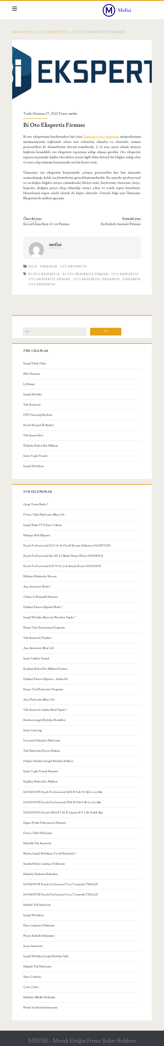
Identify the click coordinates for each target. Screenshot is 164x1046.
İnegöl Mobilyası (33, 466)
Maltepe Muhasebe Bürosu (40, 576)
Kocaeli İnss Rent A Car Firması (46, 224)
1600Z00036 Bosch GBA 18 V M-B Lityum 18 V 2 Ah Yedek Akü (63, 812)
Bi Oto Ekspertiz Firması (86, 274)
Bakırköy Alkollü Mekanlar (39, 997)
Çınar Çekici (31, 987)
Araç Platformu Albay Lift (38, 699)
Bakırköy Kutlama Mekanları (40, 874)
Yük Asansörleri (33, 435)
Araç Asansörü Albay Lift (38, 648)
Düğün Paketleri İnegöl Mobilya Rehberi (48, 761)
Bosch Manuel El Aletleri (38, 425)
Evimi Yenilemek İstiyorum (40, 1007)
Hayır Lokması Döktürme (39, 925)
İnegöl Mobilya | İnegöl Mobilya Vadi (45, 956)
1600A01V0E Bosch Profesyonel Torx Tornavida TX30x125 (60, 894)
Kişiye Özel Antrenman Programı (44, 627)
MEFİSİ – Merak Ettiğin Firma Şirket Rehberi (82, 1041)
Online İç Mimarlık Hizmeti (40, 597)
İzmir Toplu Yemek (35, 456)
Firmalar (48, 266)
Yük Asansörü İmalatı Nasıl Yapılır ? (45, 710)
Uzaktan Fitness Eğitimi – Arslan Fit (45, 679)
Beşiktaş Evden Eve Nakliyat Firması (45, 669)
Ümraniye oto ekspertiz (100, 137)
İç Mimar (29, 384)
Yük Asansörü (32, 404)
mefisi (73, 113)
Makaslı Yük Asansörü (37, 905)
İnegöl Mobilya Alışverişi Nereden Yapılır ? (49, 617)
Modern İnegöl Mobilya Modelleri (44, 720)
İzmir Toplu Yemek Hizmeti (40, 771)
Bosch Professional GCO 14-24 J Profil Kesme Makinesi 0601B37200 (67, 545)
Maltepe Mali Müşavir (36, 535)
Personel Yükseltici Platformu (41, 740)
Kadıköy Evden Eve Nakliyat (40, 781)
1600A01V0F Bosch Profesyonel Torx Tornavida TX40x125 (60, 884)
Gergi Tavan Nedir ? (35, 504)
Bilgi (33, 266)
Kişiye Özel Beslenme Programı (43, 689)
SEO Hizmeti (31, 374)
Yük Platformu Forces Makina (41, 751)
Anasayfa (23, 32)
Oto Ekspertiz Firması (49, 279)
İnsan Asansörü (33, 946)
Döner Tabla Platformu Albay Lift (43, 514)
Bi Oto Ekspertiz (44, 274)
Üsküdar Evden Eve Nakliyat (40, 445)
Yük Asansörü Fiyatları (37, 638)
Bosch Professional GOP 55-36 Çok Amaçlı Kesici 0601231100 (62, 566)
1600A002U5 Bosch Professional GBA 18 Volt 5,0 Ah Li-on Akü (62, 792)
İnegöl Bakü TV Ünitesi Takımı (42, 525)
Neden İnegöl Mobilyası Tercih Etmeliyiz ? (49, 853)
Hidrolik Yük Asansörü (37, 843)
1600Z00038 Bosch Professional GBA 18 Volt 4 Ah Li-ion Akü (62, 802)
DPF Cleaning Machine (38, 415)
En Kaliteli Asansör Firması (121, 224)
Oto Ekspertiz (53, 32)
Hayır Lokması (32, 977)
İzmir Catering (32, 730)
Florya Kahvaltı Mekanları (38, 936)
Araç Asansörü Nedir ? (37, 586)
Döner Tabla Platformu (37, 833)
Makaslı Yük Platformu (37, 966)
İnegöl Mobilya (32, 394)
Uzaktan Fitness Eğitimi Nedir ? (43, 607)
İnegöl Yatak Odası (34, 363)
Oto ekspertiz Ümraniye (96, 279)
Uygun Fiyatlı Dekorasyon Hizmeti (44, 823)
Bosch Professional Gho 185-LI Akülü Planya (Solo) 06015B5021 (63, 556)
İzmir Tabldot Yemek (36, 658)
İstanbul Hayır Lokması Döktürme (44, 864)
